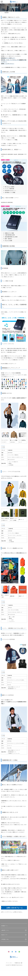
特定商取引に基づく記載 (18, 962)
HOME (4, 925)
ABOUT (5, 930)
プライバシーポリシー (9, 962)
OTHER (4, 939)
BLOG (4, 934)
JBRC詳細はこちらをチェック (9, 363)
